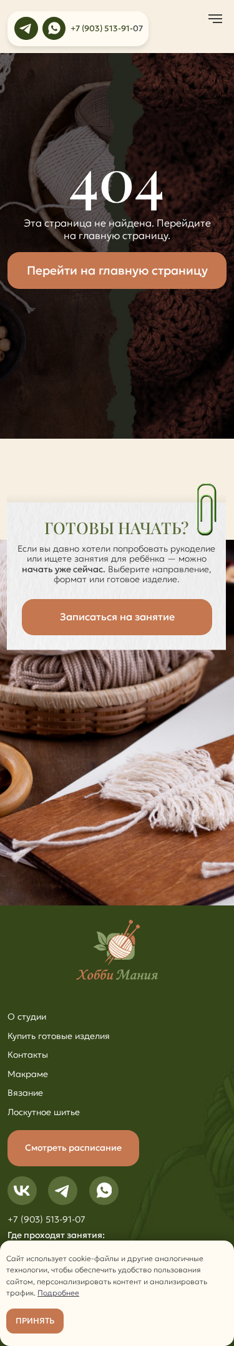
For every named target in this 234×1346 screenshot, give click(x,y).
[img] (26, 29)
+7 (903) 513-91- (102, 28)
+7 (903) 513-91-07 (46, 1219)
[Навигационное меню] (215, 18)
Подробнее (58, 1292)
